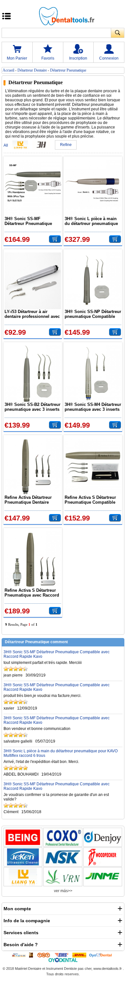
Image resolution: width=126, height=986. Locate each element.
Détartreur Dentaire (32, 70)
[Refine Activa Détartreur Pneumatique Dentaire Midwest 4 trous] (33, 466)
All (6, 145)
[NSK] (62, 857)
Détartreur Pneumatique (68, 70)
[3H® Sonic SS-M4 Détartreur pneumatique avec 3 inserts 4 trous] (93, 373)
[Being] (23, 837)
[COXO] (62, 837)
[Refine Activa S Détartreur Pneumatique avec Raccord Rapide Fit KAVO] (33, 559)
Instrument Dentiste (61, 968)
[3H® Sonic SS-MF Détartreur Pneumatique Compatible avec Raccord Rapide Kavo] (33, 188)
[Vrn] (62, 876)
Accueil (8, 70)
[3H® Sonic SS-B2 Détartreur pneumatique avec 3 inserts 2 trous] (33, 373)
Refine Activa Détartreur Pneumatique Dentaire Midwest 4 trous (28, 500)
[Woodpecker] (102, 857)
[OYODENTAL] (102, 955)
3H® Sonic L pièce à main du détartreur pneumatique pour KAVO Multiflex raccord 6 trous (91, 221)
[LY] (23, 876)
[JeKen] (23, 857)
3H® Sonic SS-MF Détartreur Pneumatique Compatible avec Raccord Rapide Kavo (30, 221)
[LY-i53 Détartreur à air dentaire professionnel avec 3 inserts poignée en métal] (33, 280)
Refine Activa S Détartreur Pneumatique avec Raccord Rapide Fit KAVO (32, 593)
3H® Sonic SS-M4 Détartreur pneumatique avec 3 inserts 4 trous (93, 407)
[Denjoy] (102, 837)
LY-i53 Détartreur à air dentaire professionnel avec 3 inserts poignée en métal (32, 314)
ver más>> (63, 891)
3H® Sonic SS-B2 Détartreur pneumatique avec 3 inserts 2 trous (32, 407)
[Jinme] (102, 876)
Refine (66, 144)
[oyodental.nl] (62, 960)
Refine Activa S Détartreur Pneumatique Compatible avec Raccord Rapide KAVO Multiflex (92, 500)
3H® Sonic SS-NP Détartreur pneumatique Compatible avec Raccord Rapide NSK (93, 314)
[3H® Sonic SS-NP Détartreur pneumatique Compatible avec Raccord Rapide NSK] (93, 280)
